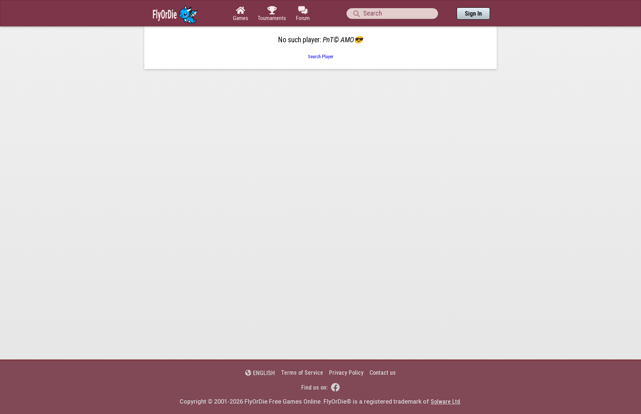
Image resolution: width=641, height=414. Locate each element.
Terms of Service (302, 372)
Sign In (473, 13)
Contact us (382, 372)
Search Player (320, 56)
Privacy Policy (346, 372)
